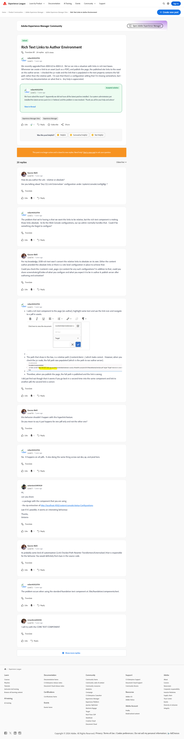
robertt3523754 (33, 58)
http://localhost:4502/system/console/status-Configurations (67, 505)
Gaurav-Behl (32, 173)
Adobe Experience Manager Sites (57, 12)
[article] (71, 186)
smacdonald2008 (34, 620)
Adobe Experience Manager (34, 12)
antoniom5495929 (34, 485)
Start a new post (89, 152)
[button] (169, 12)
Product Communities (16, 12)
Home (4, 12)
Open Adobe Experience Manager (147, 26)
